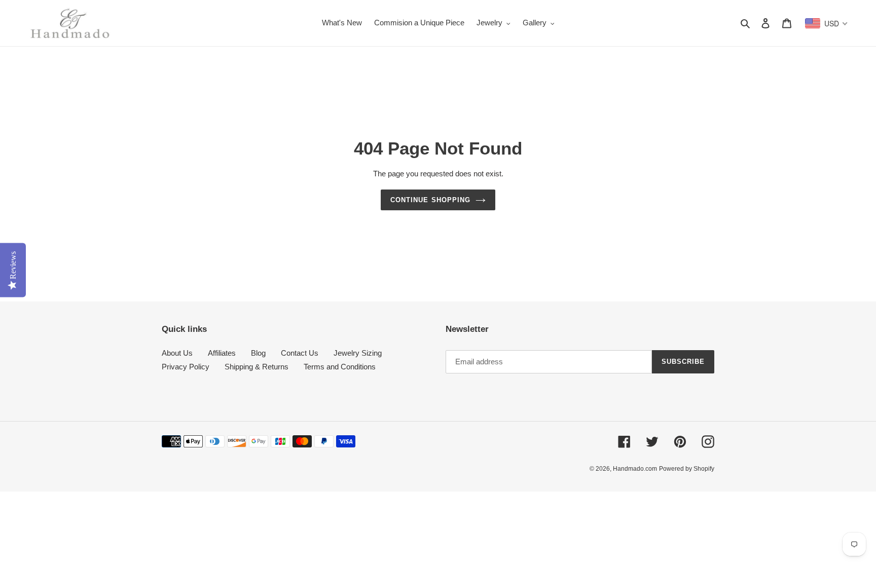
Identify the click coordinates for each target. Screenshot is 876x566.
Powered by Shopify (686, 468)
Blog (258, 353)
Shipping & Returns (256, 366)
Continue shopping (430, 200)
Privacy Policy (185, 366)
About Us (177, 353)
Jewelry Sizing (358, 353)
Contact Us (299, 353)
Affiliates (222, 353)
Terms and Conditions (340, 366)
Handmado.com (635, 468)
